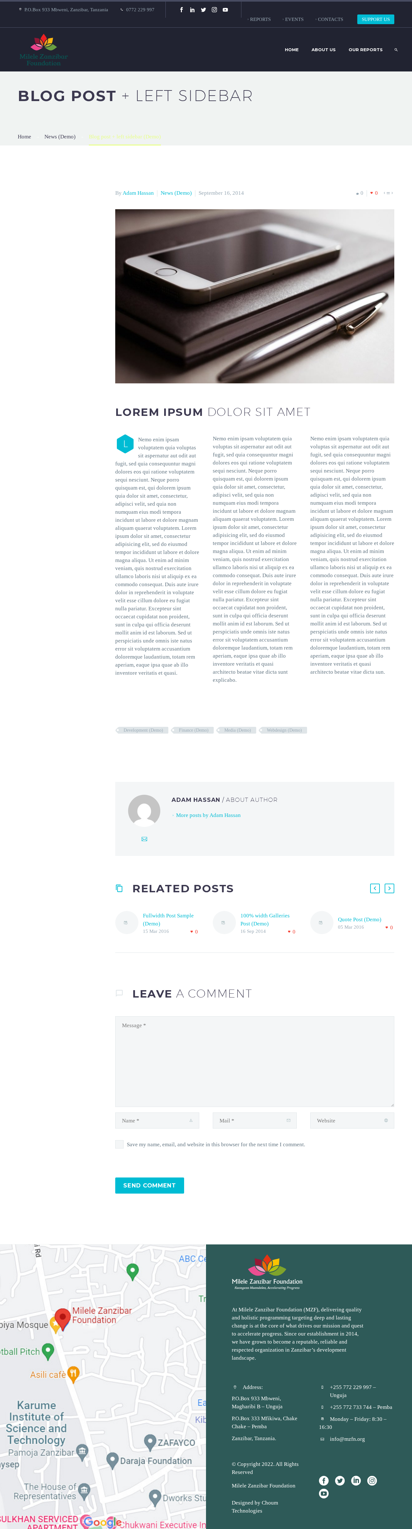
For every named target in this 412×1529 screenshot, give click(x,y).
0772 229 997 (140, 9)
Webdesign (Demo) (284, 730)
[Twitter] (203, 9)
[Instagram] (214, 9)
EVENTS (294, 19)
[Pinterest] (138, 749)
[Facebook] (181, 9)
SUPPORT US (376, 19)
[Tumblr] (148, 749)
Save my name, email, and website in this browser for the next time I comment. (216, 1144)
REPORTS (260, 19)
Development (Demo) (143, 730)
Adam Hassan (138, 193)
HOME (292, 49)
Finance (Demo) (194, 730)
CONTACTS (330, 19)
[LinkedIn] (192, 9)
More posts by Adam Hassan (208, 815)
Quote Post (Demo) (359, 919)
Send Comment (149, 1185)
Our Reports (366, 49)
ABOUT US (324, 49)
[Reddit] (167, 749)
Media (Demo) (237, 730)
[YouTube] (225, 9)
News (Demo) (176, 193)
